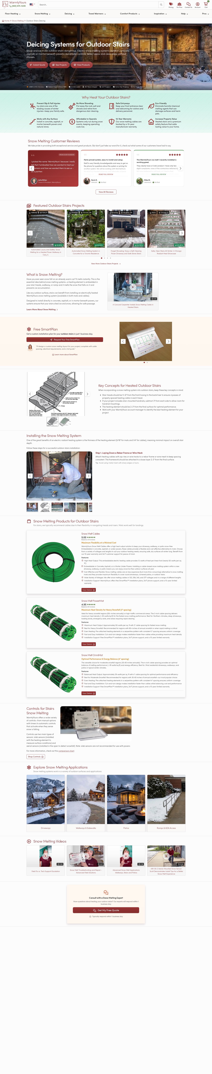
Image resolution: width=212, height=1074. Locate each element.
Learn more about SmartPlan (66, 354)
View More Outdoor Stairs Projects (105, 263)
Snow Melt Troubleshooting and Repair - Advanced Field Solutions (86, 871)
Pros (204, 13)
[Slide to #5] (82, 507)
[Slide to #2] (65, 421)
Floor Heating (12, 13)
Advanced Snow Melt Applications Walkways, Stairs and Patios (126, 871)
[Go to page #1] (101, 258)
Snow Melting (41, 13)
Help (183, 13)
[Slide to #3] (57, 507)
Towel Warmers (96, 13)
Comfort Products (129, 13)
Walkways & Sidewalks (86, 828)
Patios (126, 828)
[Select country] (32, 5)
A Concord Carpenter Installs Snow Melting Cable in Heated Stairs (133, 305)
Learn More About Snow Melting (41, 309)
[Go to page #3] (107, 258)
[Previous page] (31, 168)
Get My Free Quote (108, 910)
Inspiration (159, 13)
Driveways (45, 828)
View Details (88, 590)
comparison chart (66, 750)
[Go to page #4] (110, 258)
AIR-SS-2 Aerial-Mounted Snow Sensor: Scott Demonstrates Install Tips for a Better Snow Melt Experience (166, 871)
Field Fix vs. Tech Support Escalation (46, 871)
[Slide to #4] (70, 507)
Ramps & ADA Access (166, 828)
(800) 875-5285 (19, 5)
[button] (188, 4)
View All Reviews (106, 192)
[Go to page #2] (104, 258)
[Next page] (180, 168)
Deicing (68, 13)
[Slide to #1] (52, 421)
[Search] (161, 4)
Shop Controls (34, 756)
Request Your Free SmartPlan (66, 339)
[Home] (5, 4)
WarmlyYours (17, 2)
